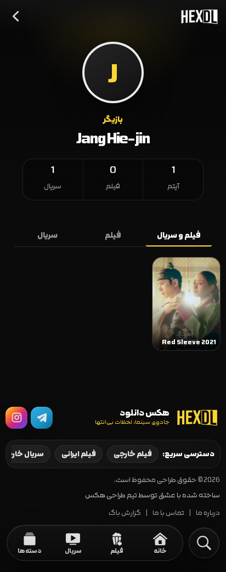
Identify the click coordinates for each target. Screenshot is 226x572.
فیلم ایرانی (78, 454)
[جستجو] (204, 543)
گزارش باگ (125, 513)
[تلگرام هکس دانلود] (42, 418)
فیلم (113, 235)
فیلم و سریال (179, 235)
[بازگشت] (16, 16)
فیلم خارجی (133, 454)
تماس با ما (168, 513)
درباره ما (208, 513)
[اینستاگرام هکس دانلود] (16, 418)
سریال (47, 235)
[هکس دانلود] (197, 16)
